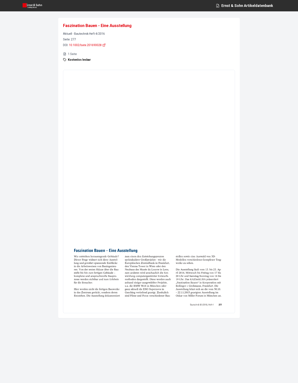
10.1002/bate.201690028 (85, 45)
